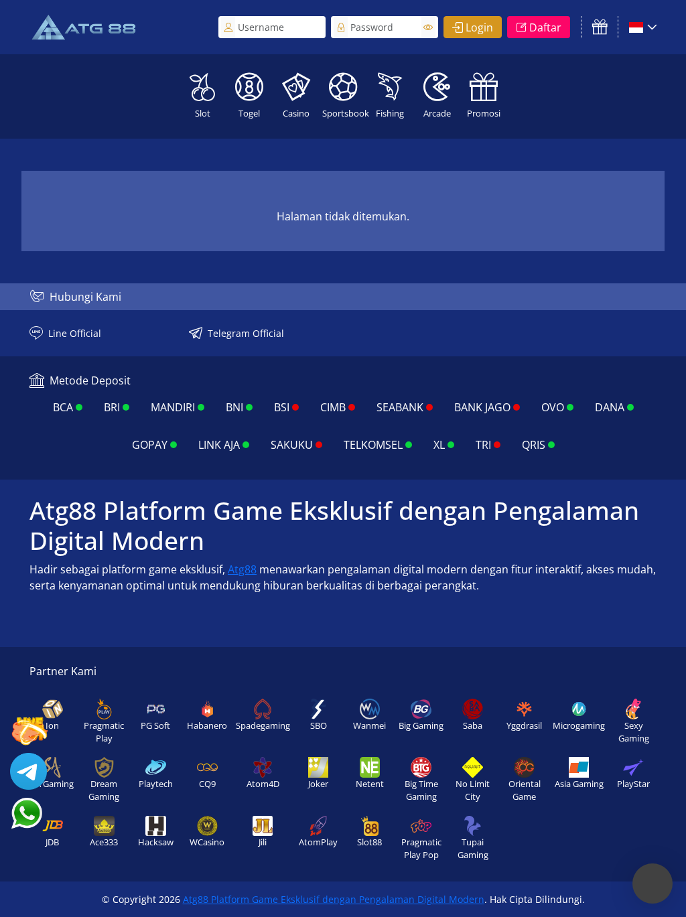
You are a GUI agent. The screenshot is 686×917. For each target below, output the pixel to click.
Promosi (483, 113)
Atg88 (242, 569)
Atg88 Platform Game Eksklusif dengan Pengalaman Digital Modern (333, 899)
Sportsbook (344, 113)
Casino (296, 113)
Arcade (437, 113)
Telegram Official (246, 333)
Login (479, 27)
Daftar (545, 27)
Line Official (74, 333)
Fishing (390, 113)
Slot (202, 113)
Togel (249, 113)
